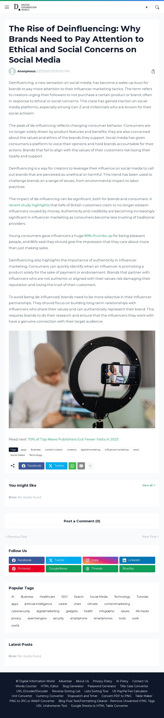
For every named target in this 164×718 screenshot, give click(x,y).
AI (12, 597)
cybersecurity (20, 611)
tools (122, 618)
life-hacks (142, 611)
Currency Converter (50, 696)
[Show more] (90, 465)
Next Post (149, 536)
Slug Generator (73, 686)
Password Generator (102, 686)
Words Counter (26, 686)
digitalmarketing (90, 449)
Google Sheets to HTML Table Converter (99, 706)
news (136, 449)
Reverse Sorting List (66, 691)
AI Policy (122, 681)
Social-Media (17, 454)
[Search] (157, 7)
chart (77, 604)
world (15, 625)
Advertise (65, 681)
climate (92, 604)
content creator (54, 449)
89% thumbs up (98, 236)
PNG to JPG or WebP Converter (32, 701)
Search (79, 597)
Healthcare (47, 597)
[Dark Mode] (147, 7)
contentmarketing (117, 604)
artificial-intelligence (38, 604)
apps (23, 449)
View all (147, 485)
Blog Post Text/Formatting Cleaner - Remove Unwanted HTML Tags (107, 701)
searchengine (37, 618)
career (63, 604)
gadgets (72, 611)
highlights (41, 205)
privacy (16, 618)
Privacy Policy (102, 681)
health (88, 611)
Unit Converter (22, 696)
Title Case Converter (134, 686)
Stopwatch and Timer (83, 696)
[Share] (151, 71)
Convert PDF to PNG (116, 696)
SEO (64, 597)
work (135, 618)
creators (71, 449)
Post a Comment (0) (82, 521)
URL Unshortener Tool (51, 706)
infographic (107, 611)
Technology (35, 454)
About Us (82, 681)
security (58, 618)
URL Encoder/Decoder (32, 691)
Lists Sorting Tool (96, 691)
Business (36, 449)
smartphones (103, 618)
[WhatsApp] (72, 465)
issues (125, 611)
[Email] (81, 465)
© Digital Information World (35, 681)
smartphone (78, 618)
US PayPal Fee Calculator (130, 691)
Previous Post (17, 536)
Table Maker (143, 696)
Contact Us (140, 681)
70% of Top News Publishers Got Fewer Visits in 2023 (73, 439)
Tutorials (142, 597)
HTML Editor (50, 686)
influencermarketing (117, 449)
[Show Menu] (7, 7)
